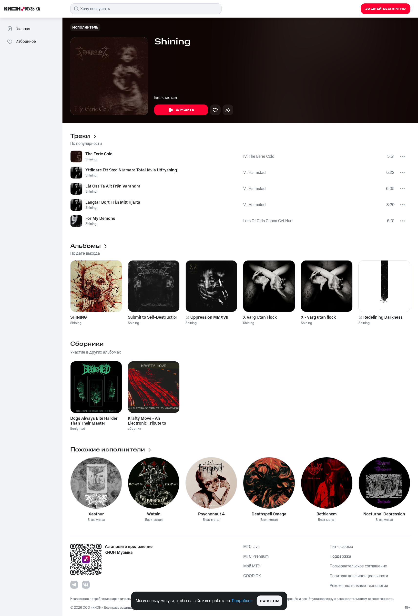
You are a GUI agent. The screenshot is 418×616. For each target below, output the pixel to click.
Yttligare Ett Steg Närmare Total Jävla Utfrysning (131, 170)
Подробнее (242, 601)
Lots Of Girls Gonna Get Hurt (268, 221)
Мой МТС (251, 566)
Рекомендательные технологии (359, 586)
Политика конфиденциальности (359, 576)
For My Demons (100, 218)
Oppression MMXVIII (210, 317)
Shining (91, 159)
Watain (154, 514)
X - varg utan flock (318, 317)
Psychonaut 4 (211, 514)
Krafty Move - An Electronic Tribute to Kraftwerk (147, 421)
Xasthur (96, 514)
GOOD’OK (252, 576)
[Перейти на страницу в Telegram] (74, 585)
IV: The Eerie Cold (259, 156)
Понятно (269, 601)
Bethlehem (326, 514)
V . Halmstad (254, 173)
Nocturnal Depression (384, 514)
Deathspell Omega (269, 514)
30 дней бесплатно (385, 9)
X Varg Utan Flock (260, 317)
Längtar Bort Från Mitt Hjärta (112, 202)
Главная (23, 29)
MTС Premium (256, 556)
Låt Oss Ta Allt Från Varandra (113, 186)
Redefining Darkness (383, 317)
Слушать (185, 110)
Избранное (26, 41)
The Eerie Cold (98, 154)
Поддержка (340, 556)
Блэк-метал (165, 98)
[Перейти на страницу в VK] (86, 585)
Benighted (77, 428)
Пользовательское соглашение (358, 566)
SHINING (78, 317)
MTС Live (251, 547)
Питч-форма (341, 547)
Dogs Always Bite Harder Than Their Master (94, 421)
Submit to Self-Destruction (153, 317)
